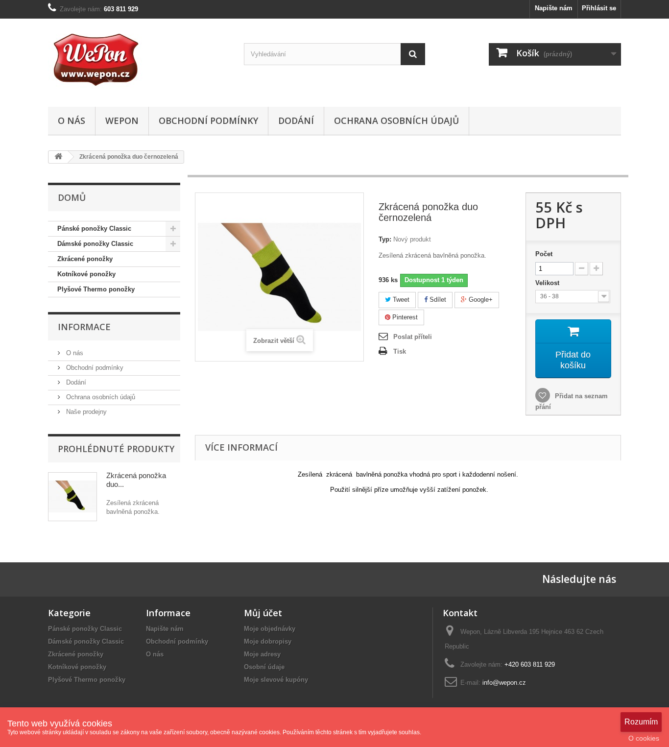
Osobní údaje (264, 667)
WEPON (122, 120)
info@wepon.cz (504, 682)
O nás (71, 120)
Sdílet (437, 299)
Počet (543, 254)
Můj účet (263, 613)
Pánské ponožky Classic (94, 228)
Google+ (480, 299)
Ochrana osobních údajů (396, 120)
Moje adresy (262, 654)
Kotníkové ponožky (86, 274)
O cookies (643, 738)
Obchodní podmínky (208, 120)
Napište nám (554, 8)
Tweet (400, 299)
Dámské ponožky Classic (95, 243)
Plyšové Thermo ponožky (96, 289)
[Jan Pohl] (138, 60)
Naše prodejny (85, 411)
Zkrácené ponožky (85, 259)
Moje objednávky (269, 628)
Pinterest (404, 317)
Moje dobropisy (267, 641)
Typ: (385, 239)
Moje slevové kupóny (276, 679)
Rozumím (641, 722)
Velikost (548, 283)
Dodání (296, 120)
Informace (84, 327)
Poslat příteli (412, 336)
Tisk (399, 351)
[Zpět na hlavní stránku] (58, 157)
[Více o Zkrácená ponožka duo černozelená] (72, 496)
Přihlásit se (599, 8)
